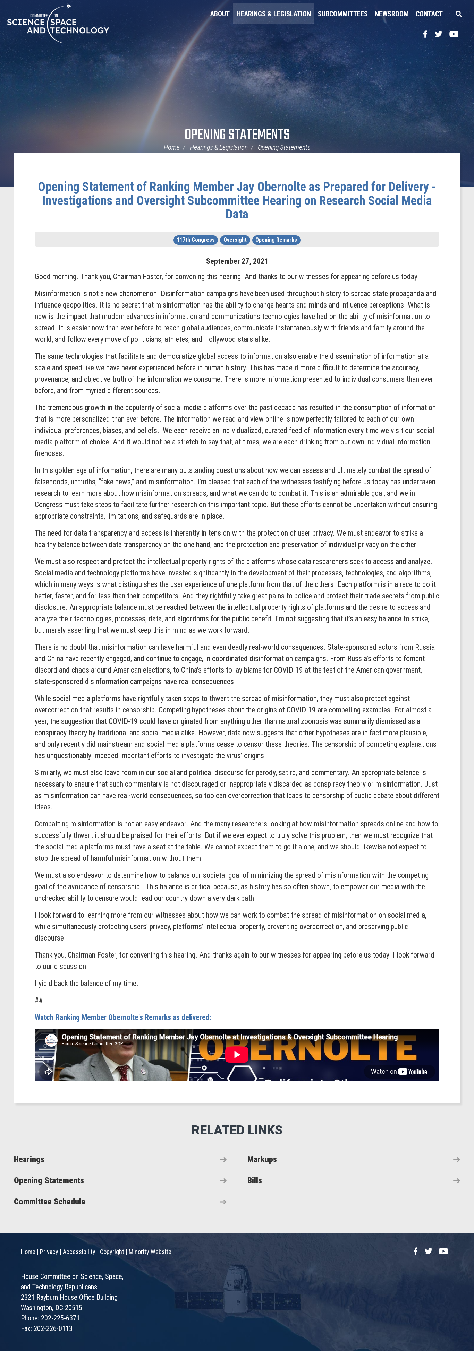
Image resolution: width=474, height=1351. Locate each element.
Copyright (112, 1251)
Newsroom (392, 14)
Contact (429, 14)
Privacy (49, 1251)
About (220, 14)
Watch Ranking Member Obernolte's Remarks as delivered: (123, 1017)
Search (458, 13)
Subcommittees (343, 14)
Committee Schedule (49, 1201)
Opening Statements (237, 135)
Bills (254, 1180)
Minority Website (150, 1251)
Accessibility (79, 1251)
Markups (262, 1159)
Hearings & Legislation (274, 14)
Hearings (29, 1159)
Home (172, 147)
